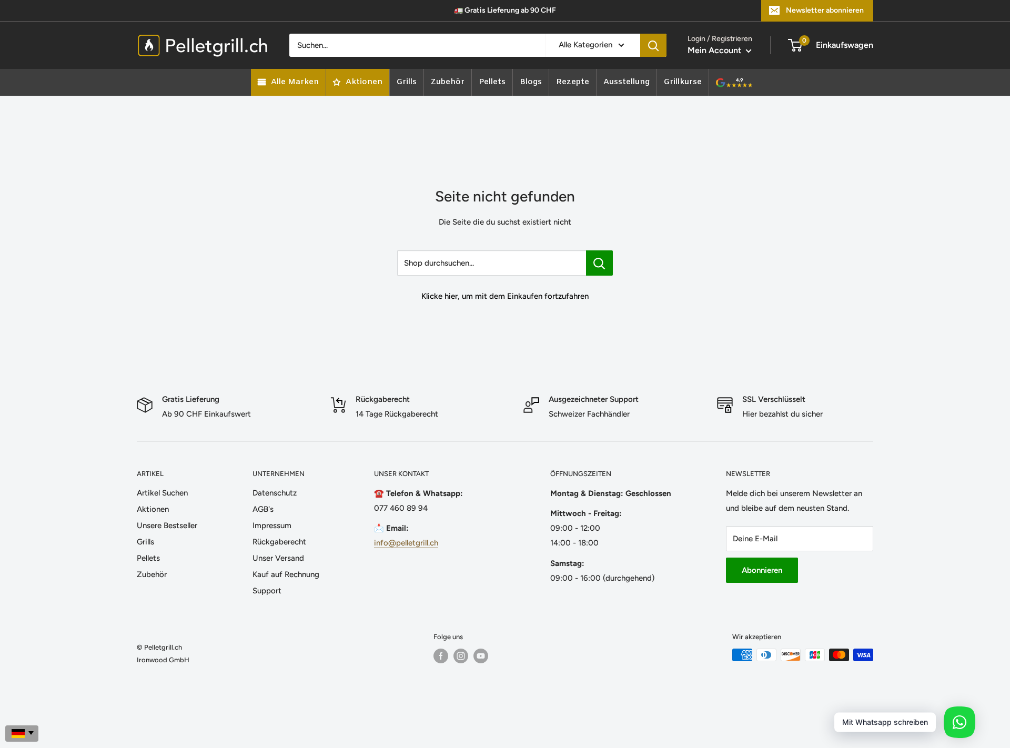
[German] (21, 733)
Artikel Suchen (162, 493)
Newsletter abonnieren (825, 10)
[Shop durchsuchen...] (599, 263)
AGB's (263, 509)
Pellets (148, 558)
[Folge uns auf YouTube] (480, 656)
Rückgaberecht (279, 542)
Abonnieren (762, 570)
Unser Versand (278, 558)
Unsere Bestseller (167, 525)
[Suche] (653, 45)
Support (266, 590)
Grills (145, 542)
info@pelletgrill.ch (406, 543)
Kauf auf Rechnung (285, 574)
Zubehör (152, 574)
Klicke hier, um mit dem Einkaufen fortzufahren (505, 296)
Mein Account (715, 50)
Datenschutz (274, 493)
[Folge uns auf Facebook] (440, 656)
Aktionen (153, 509)
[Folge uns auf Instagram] (460, 656)
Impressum (271, 525)
